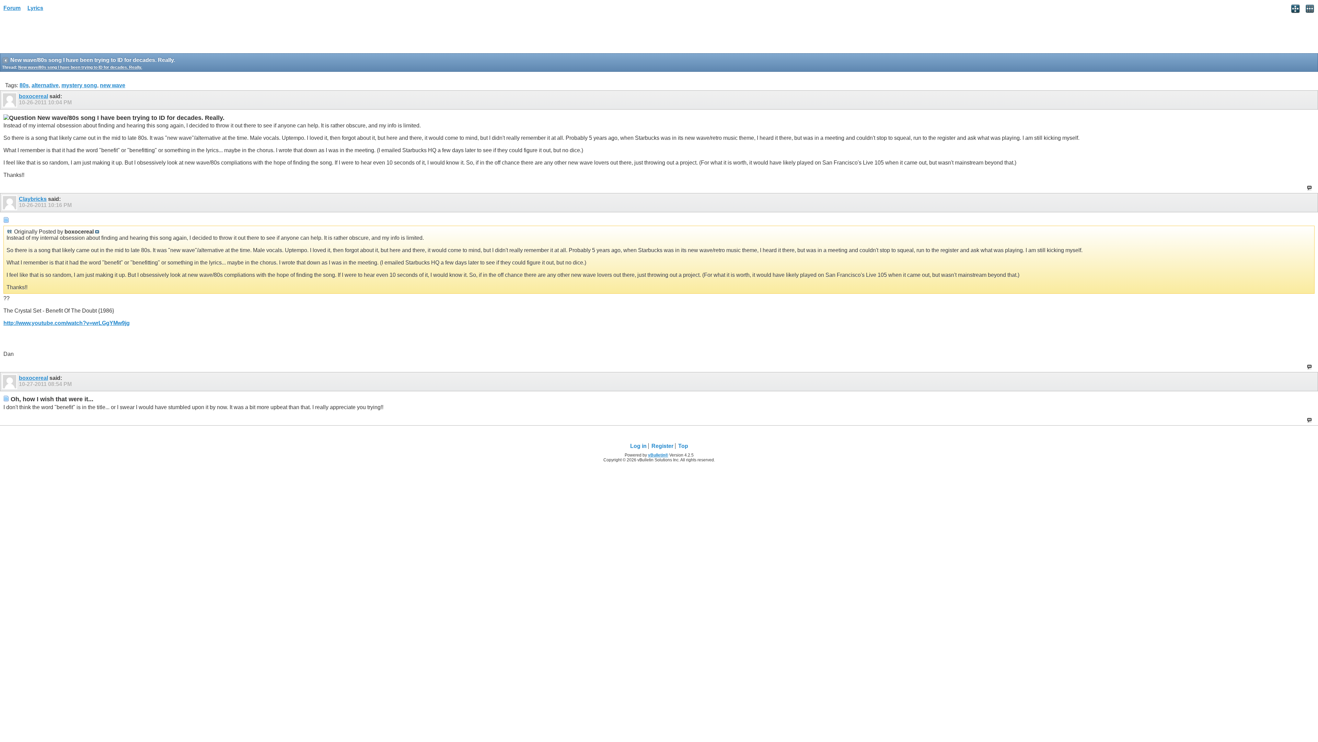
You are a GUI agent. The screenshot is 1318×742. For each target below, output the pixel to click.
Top (683, 446)
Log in (638, 446)
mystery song (79, 85)
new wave (112, 85)
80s (24, 85)
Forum (12, 8)
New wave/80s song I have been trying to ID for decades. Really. (80, 67)
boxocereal (33, 96)
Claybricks (33, 199)
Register (662, 446)
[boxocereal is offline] (10, 100)
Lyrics (35, 8)
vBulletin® (658, 455)
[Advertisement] (55, 35)
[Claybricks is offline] (10, 202)
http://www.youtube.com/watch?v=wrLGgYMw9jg (66, 323)
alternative (45, 85)
